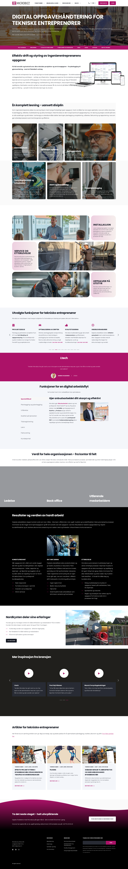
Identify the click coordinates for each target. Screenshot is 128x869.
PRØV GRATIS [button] (103, 3)
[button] (9, 335)
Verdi (78, 47)
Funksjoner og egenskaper (65, 47)
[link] (29, 680)
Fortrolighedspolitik (86, 852)
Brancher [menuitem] (67, 838)
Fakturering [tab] (25, 433)
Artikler (94, 47)
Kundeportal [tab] (26, 439)
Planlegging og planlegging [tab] (31, 405)
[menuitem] (59, 3)
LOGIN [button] (112, 3)
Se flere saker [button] (11, 640)
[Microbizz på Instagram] (18, 850)
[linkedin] (15, 850)
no (93, 3)
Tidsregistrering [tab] (27, 422)
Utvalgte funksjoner (47, 47)
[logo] (19, 838)
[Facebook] (13, 850)
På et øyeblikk (22, 47)
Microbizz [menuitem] (50, 838)
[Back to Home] (21, 3)
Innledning (33, 47)
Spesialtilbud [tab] (26, 399)
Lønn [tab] (23, 427)
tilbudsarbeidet (63, 403)
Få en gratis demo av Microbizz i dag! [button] (102, 819)
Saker (86, 47)
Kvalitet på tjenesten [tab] (29, 416)
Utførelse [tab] (24, 410)
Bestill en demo (106, 47)
